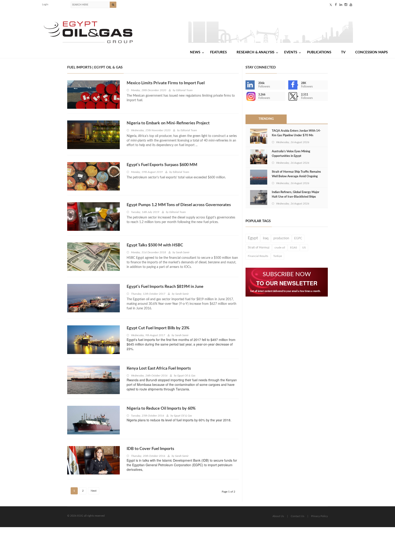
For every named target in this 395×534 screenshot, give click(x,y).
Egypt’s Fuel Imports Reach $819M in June (165, 287)
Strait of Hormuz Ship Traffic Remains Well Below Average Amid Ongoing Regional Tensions (296, 176)
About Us (278, 516)
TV (343, 52)
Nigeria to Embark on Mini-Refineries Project (168, 123)
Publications (319, 52)
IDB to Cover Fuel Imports (150, 449)
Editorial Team (184, 90)
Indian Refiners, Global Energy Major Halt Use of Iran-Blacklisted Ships (295, 194)
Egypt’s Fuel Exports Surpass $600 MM (162, 165)
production (281, 238)
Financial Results (258, 256)
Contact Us (297, 516)
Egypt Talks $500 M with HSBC (155, 245)
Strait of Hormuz (259, 247)
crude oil (280, 247)
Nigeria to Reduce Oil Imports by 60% (161, 408)
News (195, 52)
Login (45, 4)
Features (218, 52)
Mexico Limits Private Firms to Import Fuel (166, 83)
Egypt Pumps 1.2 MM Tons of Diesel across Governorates (179, 205)
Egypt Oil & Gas (186, 375)
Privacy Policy (319, 516)
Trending (266, 118)
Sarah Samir (182, 252)
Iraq (265, 238)
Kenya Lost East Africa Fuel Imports (159, 368)
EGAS (293, 247)
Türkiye (277, 256)
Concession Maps (371, 52)
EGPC (298, 238)
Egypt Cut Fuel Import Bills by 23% (158, 328)
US (304, 247)
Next (93, 490)
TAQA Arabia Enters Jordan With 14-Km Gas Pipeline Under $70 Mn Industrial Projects (296, 135)
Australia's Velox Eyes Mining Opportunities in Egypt (291, 154)
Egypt (253, 238)
